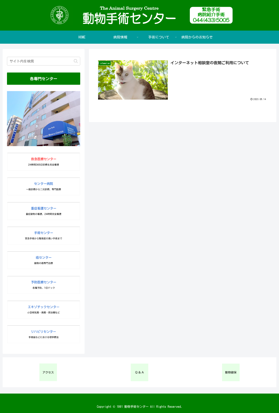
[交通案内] (48, 372)
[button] (76, 61)
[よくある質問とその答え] (140, 372)
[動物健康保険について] (231, 372)
